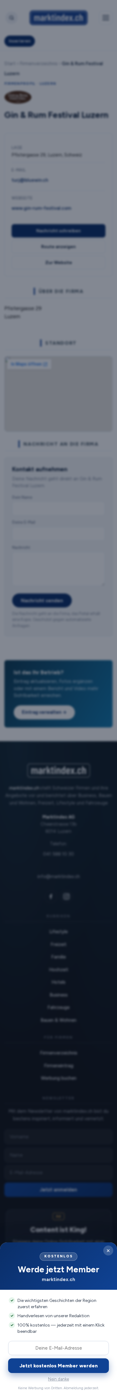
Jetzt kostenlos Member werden (59, 1366)
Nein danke (58, 1379)
